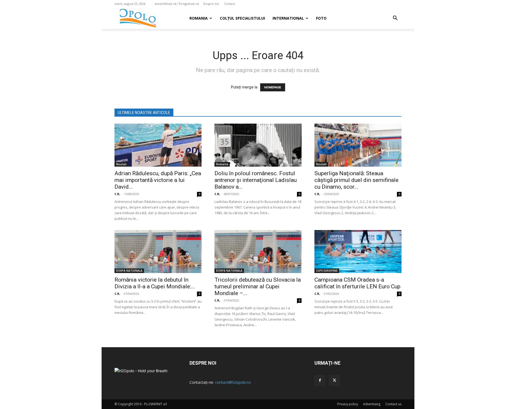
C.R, (117, 194)
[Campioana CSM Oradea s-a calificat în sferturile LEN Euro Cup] (358, 251)
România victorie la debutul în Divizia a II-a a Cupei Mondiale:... (154, 283)
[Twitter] (334, 380)
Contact (229, 4)
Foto (321, 18)
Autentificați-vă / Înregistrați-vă (177, 4)
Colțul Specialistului (242, 18)
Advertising (371, 404)
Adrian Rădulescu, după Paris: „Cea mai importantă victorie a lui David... (157, 180)
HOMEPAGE (272, 87)
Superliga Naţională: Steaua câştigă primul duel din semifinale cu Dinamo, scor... (356, 180)
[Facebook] (319, 380)
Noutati (121, 164)
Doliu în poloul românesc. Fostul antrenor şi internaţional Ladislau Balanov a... (255, 180)
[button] (395, 18)
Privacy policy (347, 404)
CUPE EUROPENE (327, 270)
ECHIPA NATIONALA (129, 270)
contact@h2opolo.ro (233, 382)
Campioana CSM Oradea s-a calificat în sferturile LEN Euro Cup (357, 283)
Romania (198, 18)
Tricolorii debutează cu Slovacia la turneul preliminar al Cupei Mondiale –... (257, 286)
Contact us (393, 404)
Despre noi (211, 4)
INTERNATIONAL (288, 18)
